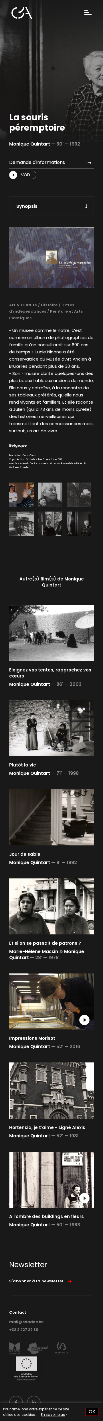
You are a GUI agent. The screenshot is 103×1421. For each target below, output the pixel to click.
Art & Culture (23, 305)
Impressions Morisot (32, 1038)
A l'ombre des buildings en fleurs (46, 1216)
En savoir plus (53, 1414)
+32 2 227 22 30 (23, 1329)
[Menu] (88, 13)
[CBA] (21, 13)
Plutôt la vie (22, 765)
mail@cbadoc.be (26, 1322)
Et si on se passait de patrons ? (45, 943)
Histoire (49, 305)
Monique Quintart (29, 144)
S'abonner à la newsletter (36, 1281)
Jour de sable (24, 854)
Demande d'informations (37, 162)
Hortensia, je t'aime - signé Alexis (47, 1127)
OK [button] (92, 1411)
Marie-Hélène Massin (33, 951)
